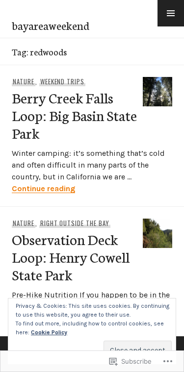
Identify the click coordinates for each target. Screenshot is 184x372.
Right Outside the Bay (74, 223)
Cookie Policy (49, 332)
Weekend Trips (62, 81)
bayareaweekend (50, 25)
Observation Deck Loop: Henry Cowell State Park (71, 256)
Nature (23, 81)
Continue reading (43, 188)
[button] (171, 13)
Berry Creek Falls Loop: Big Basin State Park (74, 115)
